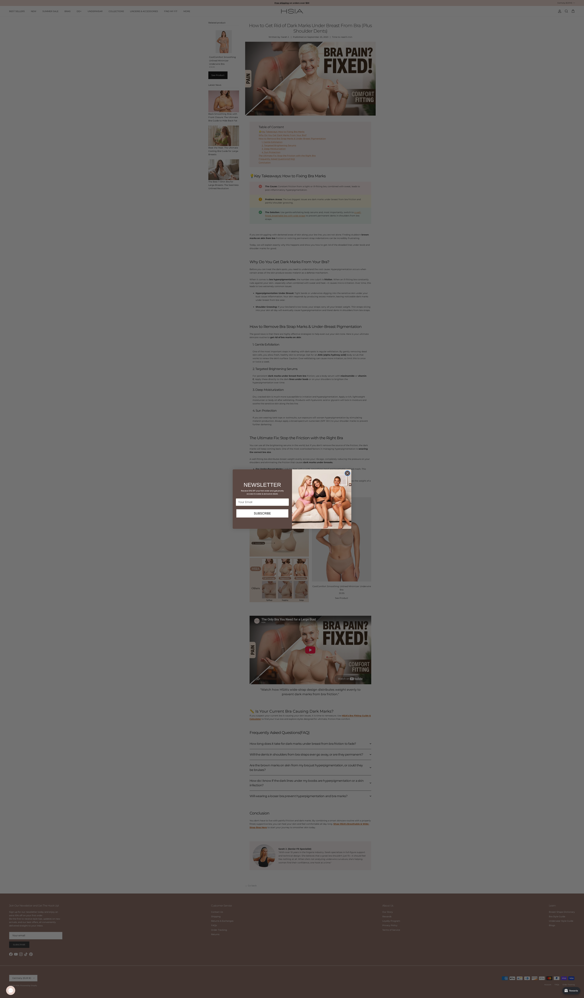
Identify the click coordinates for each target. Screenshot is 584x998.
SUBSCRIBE (262, 513)
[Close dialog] (347, 473)
